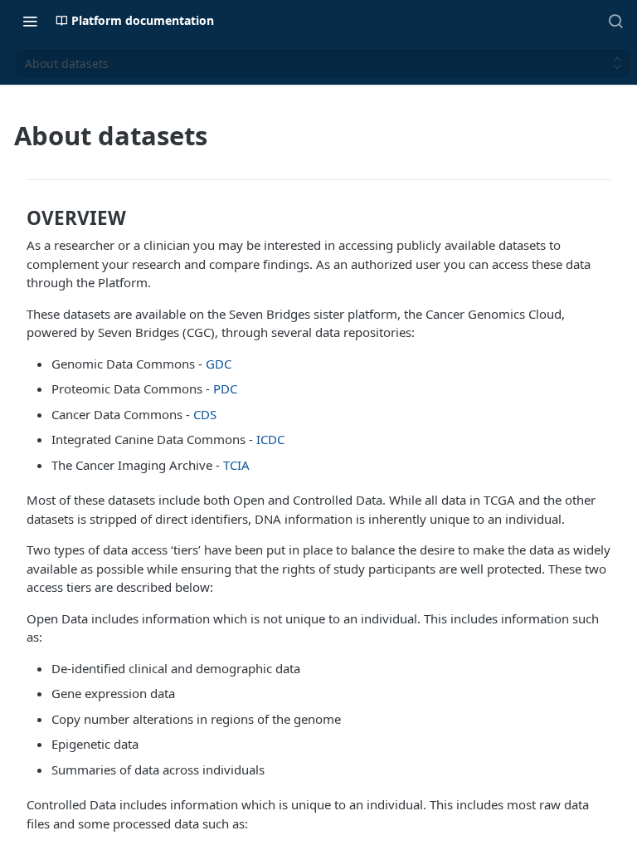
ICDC (270, 439)
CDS (204, 414)
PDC (225, 388)
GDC (218, 363)
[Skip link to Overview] (16, 218)
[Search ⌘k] (615, 20)
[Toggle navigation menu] (30, 20)
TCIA (236, 465)
